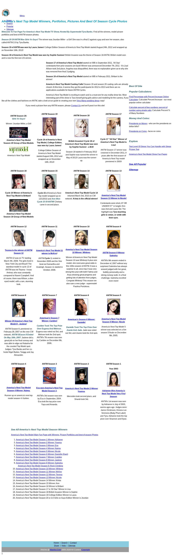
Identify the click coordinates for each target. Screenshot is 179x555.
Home (9, 21)
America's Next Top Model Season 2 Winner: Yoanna (39, 442)
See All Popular (137, 164)
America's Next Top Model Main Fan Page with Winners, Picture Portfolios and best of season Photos (54, 435)
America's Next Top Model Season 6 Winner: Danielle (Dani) (42, 454)
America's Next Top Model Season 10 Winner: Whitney (39, 469)
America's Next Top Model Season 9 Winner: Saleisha (39, 463)
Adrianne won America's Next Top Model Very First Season (113, 394)
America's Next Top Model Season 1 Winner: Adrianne (39, 440)
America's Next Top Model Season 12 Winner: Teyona (39, 475)
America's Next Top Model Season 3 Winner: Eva (37, 445)
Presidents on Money (138, 123)
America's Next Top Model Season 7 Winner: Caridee (39, 457)
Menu (22, 16)
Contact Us (76, 106)
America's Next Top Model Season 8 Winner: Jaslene (39, 460)
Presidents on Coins (138, 131)
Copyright (85, 550)
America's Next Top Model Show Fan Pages (148, 154)
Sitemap (10, 29)
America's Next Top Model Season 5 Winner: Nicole (38, 451)
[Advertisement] (24, 80)
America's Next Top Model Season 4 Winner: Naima (38, 448)
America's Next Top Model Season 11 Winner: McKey (39, 472)
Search (9, 23)
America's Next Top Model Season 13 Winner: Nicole (39, 477)
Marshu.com (55, 550)
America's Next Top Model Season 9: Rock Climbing (40, 466)
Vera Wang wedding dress (88, 101)
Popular (9, 26)
